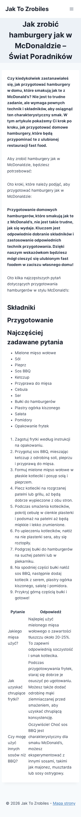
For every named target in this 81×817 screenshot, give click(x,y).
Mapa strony (64, 803)
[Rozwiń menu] (71, 8)
